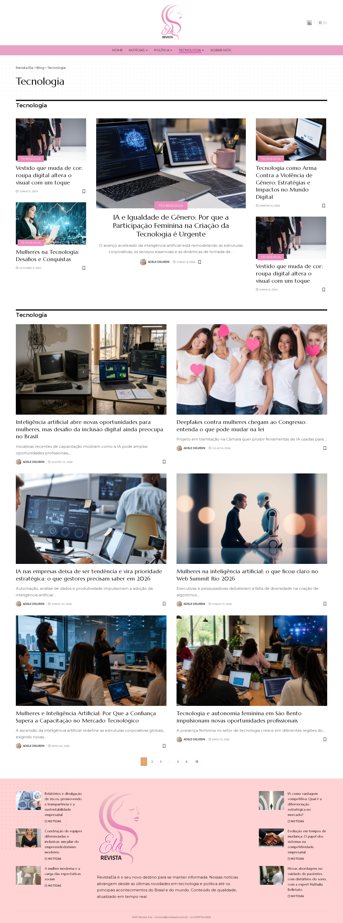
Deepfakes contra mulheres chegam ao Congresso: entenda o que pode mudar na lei (241, 426)
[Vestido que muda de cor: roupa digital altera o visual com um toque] (51, 139)
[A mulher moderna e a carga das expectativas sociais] (28, 875)
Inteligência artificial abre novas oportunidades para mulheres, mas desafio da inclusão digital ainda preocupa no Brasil (89, 429)
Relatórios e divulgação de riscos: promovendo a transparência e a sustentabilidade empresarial (63, 804)
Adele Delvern (158, 262)
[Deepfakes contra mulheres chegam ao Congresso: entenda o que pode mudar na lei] (252, 369)
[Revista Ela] (171, 22)
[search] (309, 22)
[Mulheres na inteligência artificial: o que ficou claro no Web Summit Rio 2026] (252, 518)
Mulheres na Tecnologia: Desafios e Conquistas (47, 256)
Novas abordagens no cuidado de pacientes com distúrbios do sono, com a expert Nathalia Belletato (307, 879)
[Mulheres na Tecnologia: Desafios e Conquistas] (51, 223)
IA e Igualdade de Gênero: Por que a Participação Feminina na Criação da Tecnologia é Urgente (171, 225)
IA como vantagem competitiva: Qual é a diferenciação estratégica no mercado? (305, 804)
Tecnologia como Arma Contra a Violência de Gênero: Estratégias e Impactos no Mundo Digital (286, 182)
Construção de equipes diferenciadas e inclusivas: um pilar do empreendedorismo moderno (63, 841)
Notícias (54, 821)
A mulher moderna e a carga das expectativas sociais (63, 873)
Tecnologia (31, 159)
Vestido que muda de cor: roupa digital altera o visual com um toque (49, 175)
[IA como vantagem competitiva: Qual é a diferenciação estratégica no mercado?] (271, 800)
